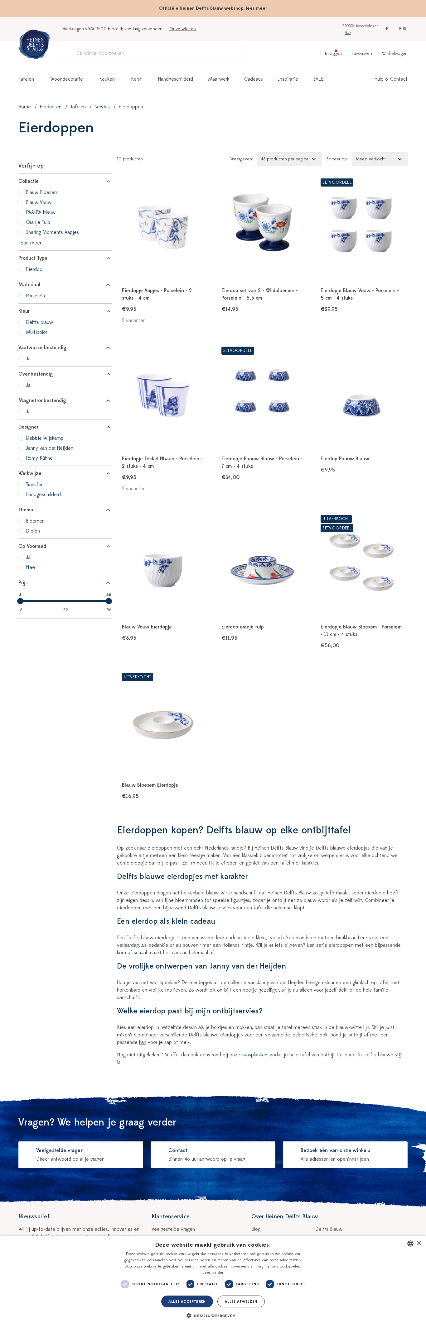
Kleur (24, 311)
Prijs (22, 583)
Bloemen (35, 521)
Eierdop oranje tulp (242, 627)
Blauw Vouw (38, 202)
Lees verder (212, 1272)
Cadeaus (253, 79)
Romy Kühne (39, 458)
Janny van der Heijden (49, 448)
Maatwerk (218, 79)
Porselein (35, 296)
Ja (28, 359)
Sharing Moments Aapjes (52, 232)
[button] (213, 1316)
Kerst (136, 79)
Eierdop (34, 269)
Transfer (34, 484)
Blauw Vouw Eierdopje (147, 627)
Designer (28, 427)
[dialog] (213, 1281)
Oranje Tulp (38, 222)
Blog (255, 1229)
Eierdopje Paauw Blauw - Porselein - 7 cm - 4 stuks (262, 462)
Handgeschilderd (175, 79)
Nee (30, 567)
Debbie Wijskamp (45, 438)
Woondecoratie (66, 79)
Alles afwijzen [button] (241, 1301)
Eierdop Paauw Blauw (345, 459)
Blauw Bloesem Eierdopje (150, 785)
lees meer (256, 8)
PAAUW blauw (41, 212)
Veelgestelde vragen (173, 1229)
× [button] (419, 1243)
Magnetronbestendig (42, 400)
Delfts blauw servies (209, 908)
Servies (102, 107)
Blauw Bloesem (42, 192)
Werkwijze (29, 473)
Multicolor (36, 332)
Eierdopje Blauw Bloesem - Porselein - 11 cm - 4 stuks (361, 630)
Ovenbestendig (35, 374)
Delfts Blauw (328, 1229)
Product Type (32, 258)
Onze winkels (182, 28)
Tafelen (26, 79)
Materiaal (29, 285)
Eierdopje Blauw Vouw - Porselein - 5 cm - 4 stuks (360, 294)
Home (24, 107)
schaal (140, 953)
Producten (50, 107)
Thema (25, 510)
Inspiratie (288, 79)
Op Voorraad (32, 546)
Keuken (107, 79)
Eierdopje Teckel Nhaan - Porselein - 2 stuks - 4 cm (162, 462)
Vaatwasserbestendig (42, 347)
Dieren (33, 531)
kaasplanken (254, 1055)
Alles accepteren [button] (187, 1301)
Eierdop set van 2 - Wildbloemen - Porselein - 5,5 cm (259, 294)
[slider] (20, 601)
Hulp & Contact (391, 79)
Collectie (28, 181)
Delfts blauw (39, 322)
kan (142, 1042)
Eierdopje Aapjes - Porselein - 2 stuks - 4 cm (157, 294)
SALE (318, 79)
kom (121, 953)
